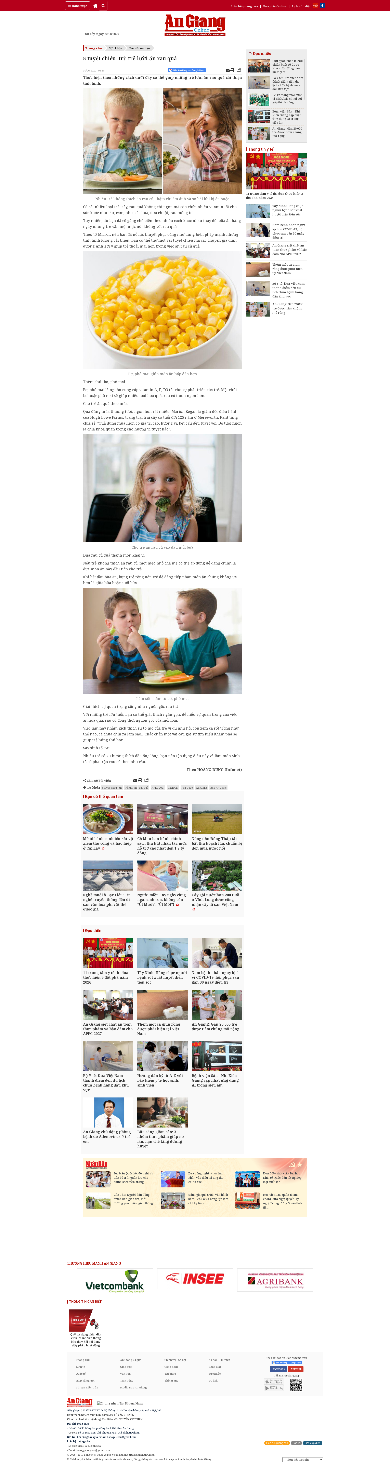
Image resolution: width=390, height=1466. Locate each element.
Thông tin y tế (260, 149)
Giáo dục (126, 1367)
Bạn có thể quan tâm (104, 796)
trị (120, 787)
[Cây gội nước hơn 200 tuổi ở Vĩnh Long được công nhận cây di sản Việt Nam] (217, 876)
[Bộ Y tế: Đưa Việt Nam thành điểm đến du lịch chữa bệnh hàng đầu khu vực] (108, 1056)
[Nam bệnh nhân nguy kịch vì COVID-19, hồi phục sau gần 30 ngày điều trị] (217, 953)
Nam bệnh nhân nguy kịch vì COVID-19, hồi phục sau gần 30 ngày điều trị (288, 231)
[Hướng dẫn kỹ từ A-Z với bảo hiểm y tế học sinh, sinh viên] (162, 1056)
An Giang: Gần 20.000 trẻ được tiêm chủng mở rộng (287, 308)
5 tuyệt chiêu (109, 787)
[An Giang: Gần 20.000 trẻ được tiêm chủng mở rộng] (217, 1005)
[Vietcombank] (115, 1281)
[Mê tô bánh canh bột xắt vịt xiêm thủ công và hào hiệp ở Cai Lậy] (108, 819)
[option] (115, 1281)
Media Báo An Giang (133, 1387)
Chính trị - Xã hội (175, 1360)
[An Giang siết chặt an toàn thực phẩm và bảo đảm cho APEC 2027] (108, 1005)
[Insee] (195, 1278)
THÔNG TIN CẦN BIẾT (85, 1302)
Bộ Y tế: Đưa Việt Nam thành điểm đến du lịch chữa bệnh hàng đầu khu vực (288, 289)
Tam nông (126, 1380)
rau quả (143, 787)
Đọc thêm (94, 930)
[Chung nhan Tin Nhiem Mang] (118, 1403)
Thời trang (171, 1380)
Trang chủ (93, 48)
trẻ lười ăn (131, 787)
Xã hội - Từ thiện (219, 1360)
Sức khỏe (115, 48)
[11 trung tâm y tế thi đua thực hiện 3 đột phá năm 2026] (108, 953)
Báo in (296, 1443)
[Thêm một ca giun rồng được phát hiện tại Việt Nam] (162, 1005)
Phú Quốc (187, 787)
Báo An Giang (218, 787)
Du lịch (213, 1380)
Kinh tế (80, 1367)
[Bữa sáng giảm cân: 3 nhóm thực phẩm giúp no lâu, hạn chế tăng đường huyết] (162, 1113)
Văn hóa (125, 1373)
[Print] (232, 70)
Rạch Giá (173, 787)
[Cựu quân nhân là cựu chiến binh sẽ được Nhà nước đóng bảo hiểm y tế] (259, 66)
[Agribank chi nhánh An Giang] (275, 1280)
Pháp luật (215, 1367)
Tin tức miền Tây (87, 1387)
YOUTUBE (295, 1369)
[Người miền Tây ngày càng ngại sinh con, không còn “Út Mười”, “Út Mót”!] (162, 876)
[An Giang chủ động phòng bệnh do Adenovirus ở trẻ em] (108, 1113)
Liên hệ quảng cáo (244, 6)
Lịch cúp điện (302, 6)
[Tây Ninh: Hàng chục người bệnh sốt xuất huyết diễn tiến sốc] (162, 953)
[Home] (95, 5)
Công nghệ (171, 1367)
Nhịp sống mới (85, 1380)
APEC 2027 (158, 787)
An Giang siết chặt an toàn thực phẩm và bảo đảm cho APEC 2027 (289, 249)
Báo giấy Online (274, 6)
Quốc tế (81, 1373)
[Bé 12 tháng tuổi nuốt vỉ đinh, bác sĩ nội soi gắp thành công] (259, 100)
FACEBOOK (278, 1369)
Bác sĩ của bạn (139, 48)
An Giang (201, 787)
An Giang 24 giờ (130, 1360)
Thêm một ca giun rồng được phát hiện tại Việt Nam (287, 268)
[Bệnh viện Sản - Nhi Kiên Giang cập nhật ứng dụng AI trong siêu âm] (217, 1056)
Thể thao (170, 1373)
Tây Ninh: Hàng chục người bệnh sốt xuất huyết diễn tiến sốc (287, 210)
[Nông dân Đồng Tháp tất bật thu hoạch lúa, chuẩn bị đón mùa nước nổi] (217, 819)
